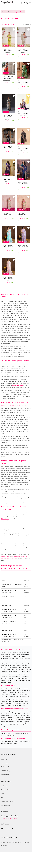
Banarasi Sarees (6, 652)
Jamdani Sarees (11, 665)
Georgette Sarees (17, 664)
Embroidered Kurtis (6, 694)
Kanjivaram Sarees (11, 667)
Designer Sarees (5, 662)
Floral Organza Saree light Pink (8, 277)
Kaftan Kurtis (5, 698)
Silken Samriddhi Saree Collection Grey (8, 116)
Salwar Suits (12, 709)
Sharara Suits (21, 723)
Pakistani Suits (20, 719)
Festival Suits (15, 717)
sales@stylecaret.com (9, 818)
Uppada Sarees (17, 680)
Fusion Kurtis (4, 696)
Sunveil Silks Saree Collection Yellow (8, 49)
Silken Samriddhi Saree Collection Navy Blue (23, 183)
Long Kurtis (20, 698)
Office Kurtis (24, 700)
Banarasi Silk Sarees (17, 652)
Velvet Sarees (26, 680)
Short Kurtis (22, 703)
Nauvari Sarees (12, 673)
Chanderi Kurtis (5, 690)
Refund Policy (5, 771)
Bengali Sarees (15, 654)
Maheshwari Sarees (6, 671)
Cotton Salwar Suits (7, 715)
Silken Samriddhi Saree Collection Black (8, 146)
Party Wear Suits (9, 721)
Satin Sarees (4, 678)
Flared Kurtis (25, 694)
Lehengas (11, 730)
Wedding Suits (5, 726)
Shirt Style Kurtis (13, 703)
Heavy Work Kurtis (24, 696)
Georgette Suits (24, 717)
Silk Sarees (12, 678)
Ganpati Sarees (6, 664)
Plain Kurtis (15, 701)
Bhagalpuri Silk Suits (16, 712)
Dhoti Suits (8, 717)
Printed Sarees (25, 676)
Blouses (10, 738)
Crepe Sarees (5, 660)
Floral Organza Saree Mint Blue (8, 245)
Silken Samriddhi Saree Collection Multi (8, 77)
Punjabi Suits (5, 723)
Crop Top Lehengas (16, 733)
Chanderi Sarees (6, 658)
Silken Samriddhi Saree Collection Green (23, 81)
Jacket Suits (4, 719)
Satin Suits (13, 723)
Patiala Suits (18, 721)
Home (4, 12)
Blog (2, 797)
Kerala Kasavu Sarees (8, 669)
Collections (5, 786)
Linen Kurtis (12, 698)
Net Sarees (21, 673)
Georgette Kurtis (13, 696)
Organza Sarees (13, 675)
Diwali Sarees (15, 662)
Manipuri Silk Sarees (19, 671)
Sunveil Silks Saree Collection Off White (23, 49)
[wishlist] (14, 29)
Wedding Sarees (6, 682)
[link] (27, 3)
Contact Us (5, 763)
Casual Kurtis (23, 689)
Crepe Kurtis (13, 692)
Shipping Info (5, 775)
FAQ (2, 794)
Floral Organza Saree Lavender (23, 245)
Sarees (10, 12)
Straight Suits (15, 725)
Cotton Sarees (25, 658)
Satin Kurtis (4, 703)
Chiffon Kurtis (15, 690)
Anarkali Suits (5, 712)
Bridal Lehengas (5, 733)
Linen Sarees (26, 669)
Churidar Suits (23, 714)
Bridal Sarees (21, 656)
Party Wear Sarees (6, 676)
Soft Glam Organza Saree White (7, 213)
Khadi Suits (12, 719)
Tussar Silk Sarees (6, 680)
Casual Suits (26, 712)
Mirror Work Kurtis (15, 700)
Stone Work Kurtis (10, 705)
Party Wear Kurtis (6, 701)
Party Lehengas (9, 735)
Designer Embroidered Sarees (18, 660)
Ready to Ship (5, 790)
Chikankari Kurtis (24, 690)
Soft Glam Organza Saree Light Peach (22, 213)
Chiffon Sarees (16, 658)
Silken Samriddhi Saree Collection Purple (23, 112)
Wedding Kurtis (20, 705)
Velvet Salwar (23, 725)
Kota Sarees (18, 669)
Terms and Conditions (8, 801)
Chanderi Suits (5, 714)
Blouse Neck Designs (7, 741)
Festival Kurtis (17, 694)
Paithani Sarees (23, 675)
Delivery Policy (5, 767)
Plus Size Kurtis (23, 701)
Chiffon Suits (14, 714)
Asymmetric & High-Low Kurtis (9, 689)
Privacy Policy (5, 805)
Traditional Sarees (21, 678)
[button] (30, 3)
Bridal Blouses (18, 741)
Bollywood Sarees (11, 656)
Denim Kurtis (20, 692)
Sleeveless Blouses (12, 743)
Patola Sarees (16, 676)
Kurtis (9, 685)
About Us (4, 759)
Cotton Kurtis (5, 692)
